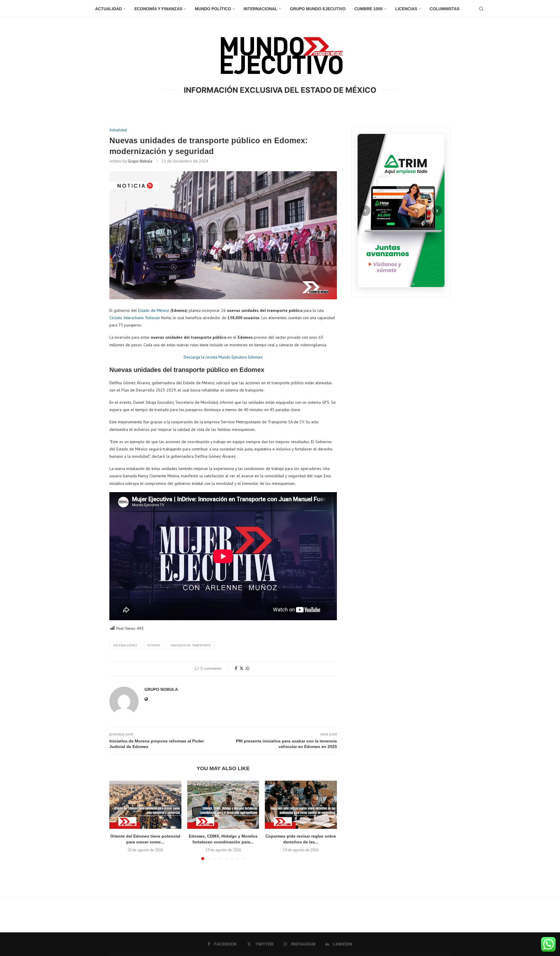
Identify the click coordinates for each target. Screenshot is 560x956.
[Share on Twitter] (241, 668)
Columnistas (444, 8)
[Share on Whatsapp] (247, 668)
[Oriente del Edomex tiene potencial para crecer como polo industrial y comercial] (145, 805)
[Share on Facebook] (236, 668)
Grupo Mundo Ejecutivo (318, 8)
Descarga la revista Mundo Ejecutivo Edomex (223, 357)
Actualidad (108, 8)
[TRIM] (401, 210)
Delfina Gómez (125, 645)
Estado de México (153, 310)
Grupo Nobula (140, 161)
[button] (117, 820)
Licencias (406, 8)
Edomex (154, 645)
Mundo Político (213, 8)
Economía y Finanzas (158, 8)
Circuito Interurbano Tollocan (134, 317)
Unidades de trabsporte (190, 645)
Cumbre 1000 (368, 8)
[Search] (481, 8)
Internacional (260, 8)
